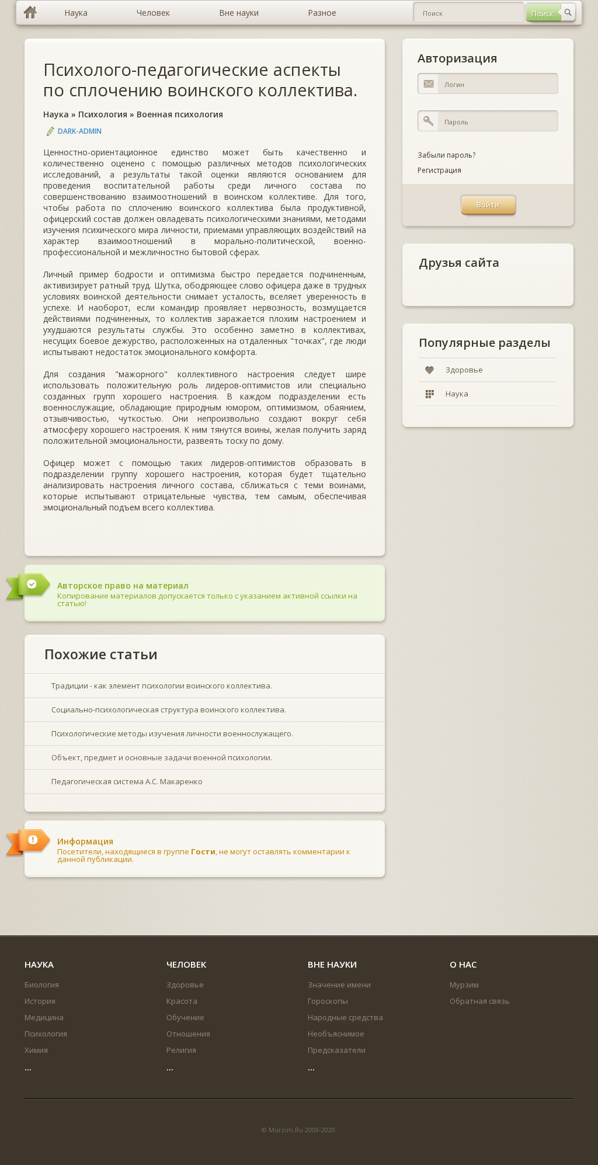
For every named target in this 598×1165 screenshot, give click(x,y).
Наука (56, 114)
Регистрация (439, 170)
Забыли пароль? (446, 155)
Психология (102, 114)
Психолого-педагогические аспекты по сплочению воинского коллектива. (200, 79)
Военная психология (180, 114)
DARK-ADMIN (80, 131)
